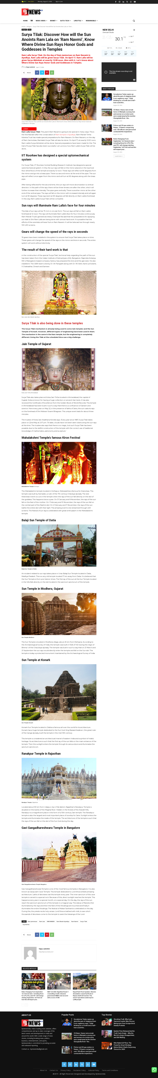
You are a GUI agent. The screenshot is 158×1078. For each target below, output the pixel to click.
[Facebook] (115, 2)
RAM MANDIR (50, 921)
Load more (118, 156)
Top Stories (25, 924)
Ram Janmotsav (32, 921)
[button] (133, 20)
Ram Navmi (74, 921)
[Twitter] (127, 2)
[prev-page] (23, 1005)
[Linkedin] (123, 2)
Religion (29, 26)
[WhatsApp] (131, 2)
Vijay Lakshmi (30, 67)
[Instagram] (119, 2)
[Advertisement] (96, 11)
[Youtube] (134, 2)
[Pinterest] (47, 72)
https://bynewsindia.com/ (46, 952)
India (29, 29)
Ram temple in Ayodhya (65, 135)
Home (23, 26)
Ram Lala (42, 921)
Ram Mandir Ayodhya (63, 921)
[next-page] (26, 1005)
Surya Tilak (83, 921)
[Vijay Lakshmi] (23, 67)
